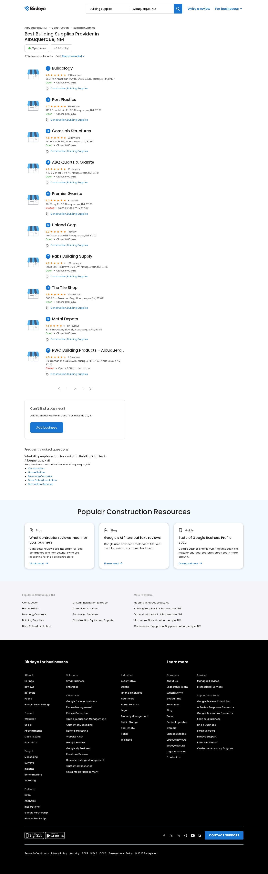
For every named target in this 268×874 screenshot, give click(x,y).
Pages (28, 698)
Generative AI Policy (121, 853)
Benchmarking (33, 774)
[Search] (178, 9)
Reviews (29, 687)
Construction (60, 28)
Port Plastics (64, 99)
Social (28, 725)
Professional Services (210, 687)
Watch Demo (175, 692)
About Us (172, 681)
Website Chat (74, 736)
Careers (171, 728)
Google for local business (81, 701)
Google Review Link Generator (215, 713)
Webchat (30, 719)
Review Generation (77, 713)
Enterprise (72, 687)
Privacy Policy (59, 853)
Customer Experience (79, 766)
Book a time (174, 698)
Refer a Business (207, 742)
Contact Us (174, 757)
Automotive (128, 681)
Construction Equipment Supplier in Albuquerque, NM (167, 626)
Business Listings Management (85, 760)
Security (74, 853)
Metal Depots (65, 319)
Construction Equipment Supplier (94, 620)
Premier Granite (67, 193)
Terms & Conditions (37, 853)
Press (170, 716)
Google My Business (78, 748)
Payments (31, 742)
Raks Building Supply (72, 256)
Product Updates (177, 722)
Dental (125, 687)
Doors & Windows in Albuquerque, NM (158, 614)
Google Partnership (36, 812)
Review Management (79, 707)
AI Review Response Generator (215, 707)
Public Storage (129, 722)
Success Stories (176, 734)
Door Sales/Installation (42, 480)
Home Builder (36, 472)
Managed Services (208, 681)
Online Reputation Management (86, 719)
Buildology (62, 68)
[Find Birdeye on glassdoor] (200, 835)
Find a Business (206, 725)
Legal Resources (176, 751)
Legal (124, 710)
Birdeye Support (206, 736)
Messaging (31, 757)
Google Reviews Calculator (213, 701)
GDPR (85, 853)
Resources (173, 704)
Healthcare (127, 698)
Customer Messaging (79, 725)
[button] (90, 389)
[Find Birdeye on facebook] (164, 835)
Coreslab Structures (71, 130)
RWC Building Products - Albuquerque (88, 350)
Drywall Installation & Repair (90, 602)
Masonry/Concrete (40, 476)
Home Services (130, 704)
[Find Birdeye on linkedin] (178, 835)
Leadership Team (177, 687)
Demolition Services (40, 484)
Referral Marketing (77, 730)
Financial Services (131, 692)
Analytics (30, 801)
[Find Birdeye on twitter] (171, 835)
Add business (46, 427)
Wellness (126, 739)
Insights (29, 768)
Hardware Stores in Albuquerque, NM (157, 620)
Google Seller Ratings (37, 704)
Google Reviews (76, 742)
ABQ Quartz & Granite (73, 162)
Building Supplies (77, 88)
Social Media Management (82, 772)
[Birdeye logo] (36, 9)
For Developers (206, 730)
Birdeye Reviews (176, 739)
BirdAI (28, 795)
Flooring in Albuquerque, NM (152, 602)
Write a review (199, 8)
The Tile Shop (64, 287)
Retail (124, 734)
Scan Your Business (209, 719)
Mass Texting (33, 736)
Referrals (30, 692)
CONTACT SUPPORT (224, 835)
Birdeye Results (176, 745)
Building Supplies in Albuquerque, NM (157, 608)
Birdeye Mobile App (36, 818)
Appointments (33, 730)
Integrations (32, 806)
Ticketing (30, 780)
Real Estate (128, 728)
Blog (169, 710)
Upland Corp (64, 225)
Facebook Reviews (77, 754)
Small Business (75, 681)
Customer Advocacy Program (215, 748)
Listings (29, 681)
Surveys (29, 763)
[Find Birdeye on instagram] (185, 835)
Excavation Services (85, 614)
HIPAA (93, 853)
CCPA (102, 853)
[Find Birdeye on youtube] (193, 835)
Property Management (135, 716)
